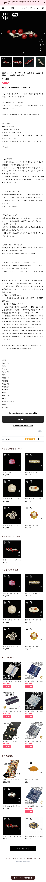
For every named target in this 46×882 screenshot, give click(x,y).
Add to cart (23, 419)
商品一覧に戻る (23, 849)
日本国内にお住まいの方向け (23, 426)
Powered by (20, 861)
